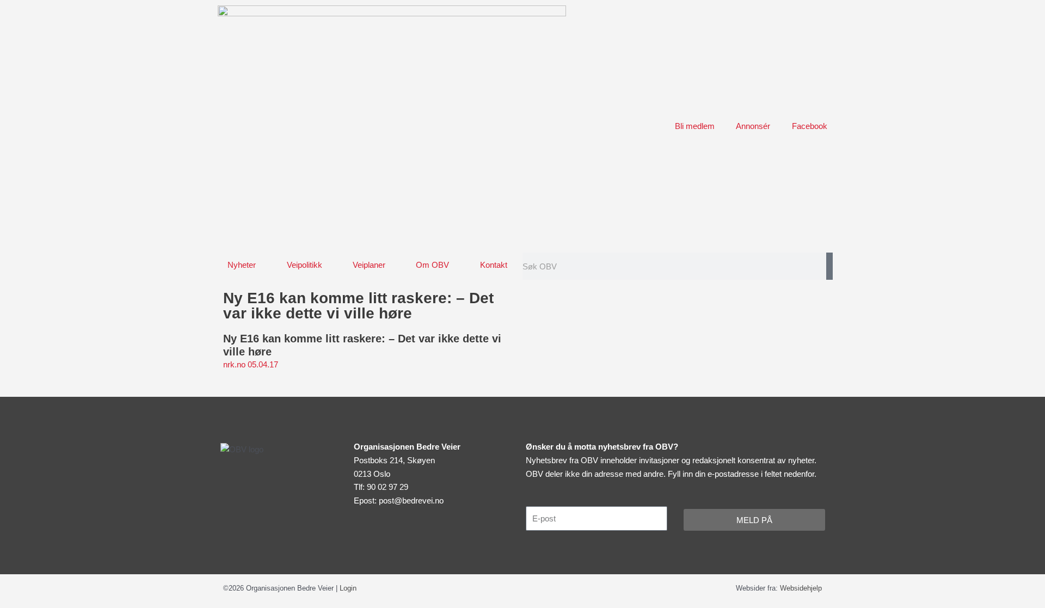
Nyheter (242, 264)
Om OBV (432, 264)
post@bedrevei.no (411, 500)
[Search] (829, 266)
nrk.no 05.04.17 (250, 364)
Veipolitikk (304, 264)
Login (348, 588)
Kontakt (493, 264)
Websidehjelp (801, 588)
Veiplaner (369, 264)
